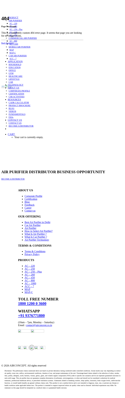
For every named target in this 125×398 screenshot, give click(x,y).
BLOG (11, 108)
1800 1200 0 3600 (32, 303)
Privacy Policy (32, 254)
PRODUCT (13, 17)
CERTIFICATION (16, 94)
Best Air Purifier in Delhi (37, 222)
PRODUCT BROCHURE (19, 105)
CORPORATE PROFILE (19, 91)
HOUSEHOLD (15, 64)
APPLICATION (15, 61)
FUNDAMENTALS (17, 114)
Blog (27, 202)
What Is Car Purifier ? (36, 237)
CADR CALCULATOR (19, 102)
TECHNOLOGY (15, 85)
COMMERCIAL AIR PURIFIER (23, 38)
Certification (31, 199)
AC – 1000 (13, 44)
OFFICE (12, 70)
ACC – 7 (12, 59)
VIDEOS (12, 111)
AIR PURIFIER (15, 20)
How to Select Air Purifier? (39, 231)
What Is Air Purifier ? (36, 234)
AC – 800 (13, 41)
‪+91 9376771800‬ (31, 315)
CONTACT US (15, 120)
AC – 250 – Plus (15, 29)
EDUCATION (15, 67)
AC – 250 (30, 268)
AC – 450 (30, 277)
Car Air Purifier (33, 225)
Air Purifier (30, 228)
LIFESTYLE (14, 79)
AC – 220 (13, 23)
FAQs (11, 117)
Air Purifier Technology (37, 239)
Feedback (30, 204)
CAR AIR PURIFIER (18, 55)
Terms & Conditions (35, 251)
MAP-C (12, 53)
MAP (11, 50)
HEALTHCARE (15, 76)
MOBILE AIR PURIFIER (19, 47)
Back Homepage (7, 43)
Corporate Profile (33, 196)
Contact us (30, 210)
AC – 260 (30, 274)
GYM (11, 73)
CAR (11, 82)
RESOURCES (14, 99)
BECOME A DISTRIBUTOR (21, 126)
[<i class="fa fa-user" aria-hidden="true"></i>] (9, 129)
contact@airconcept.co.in (39, 325)
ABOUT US (13, 88)
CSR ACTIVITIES (16, 96)
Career (28, 207)
